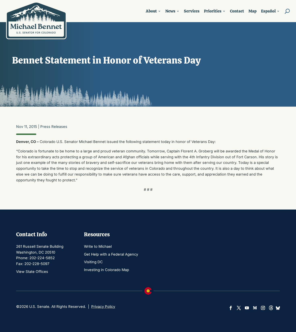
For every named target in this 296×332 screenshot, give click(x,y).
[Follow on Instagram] (263, 308)
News (170, 11)
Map (252, 11)
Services (192, 11)
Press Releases (53, 126)
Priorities (212, 11)
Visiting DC (93, 262)
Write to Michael (98, 246)
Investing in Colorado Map (106, 270)
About (151, 11)
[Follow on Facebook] (231, 308)
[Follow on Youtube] (247, 308)
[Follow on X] (239, 308)
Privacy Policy (103, 306)
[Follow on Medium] (255, 308)
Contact (237, 11)
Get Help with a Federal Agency (111, 254)
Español (268, 11)
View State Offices (32, 271)
